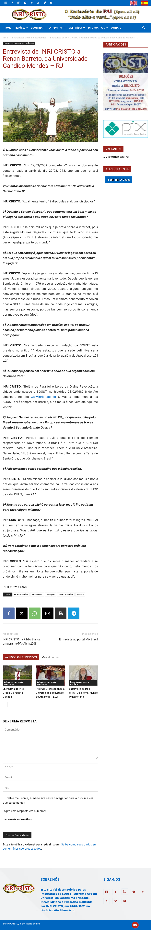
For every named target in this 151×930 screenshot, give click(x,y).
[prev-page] (5, 704)
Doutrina (36, 27)
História (20, 27)
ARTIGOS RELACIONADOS (21, 657)
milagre (50, 594)
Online (116, 157)
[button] (143, 28)
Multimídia (75, 27)
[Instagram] (19, 3)
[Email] (47, 613)
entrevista (37, 594)
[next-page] (11, 704)
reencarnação (66, 594)
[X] (38, 3)
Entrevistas (56, 27)
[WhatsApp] (35, 613)
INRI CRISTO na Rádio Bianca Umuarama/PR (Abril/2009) (22, 641)
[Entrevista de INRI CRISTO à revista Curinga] (17, 675)
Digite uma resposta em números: (24, 811)
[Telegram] (25, 3)
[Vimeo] (45, 3)
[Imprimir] (60, 613)
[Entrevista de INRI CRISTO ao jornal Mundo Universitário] (83, 675)
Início (5, 37)
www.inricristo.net (43, 397)
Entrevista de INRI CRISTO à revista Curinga (13, 692)
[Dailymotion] (6, 3)
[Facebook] (12, 3)
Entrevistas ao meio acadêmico (29, 37)
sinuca (80, 594)
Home (8, 27)
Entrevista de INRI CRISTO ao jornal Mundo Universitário (83, 692)
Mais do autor (50, 657)
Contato (116, 27)
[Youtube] (51, 3)
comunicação (21, 594)
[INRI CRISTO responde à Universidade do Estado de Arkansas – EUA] (50, 675)
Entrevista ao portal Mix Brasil (78, 639)
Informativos (96, 27)
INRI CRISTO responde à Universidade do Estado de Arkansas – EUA (50, 692)
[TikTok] (32, 3)
